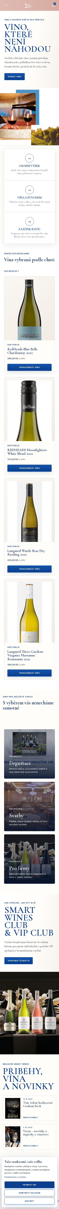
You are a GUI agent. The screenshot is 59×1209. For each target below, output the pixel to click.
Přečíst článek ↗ (30, 1117)
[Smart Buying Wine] (29, 5)
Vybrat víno (14, 77)
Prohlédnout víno (29, 367)
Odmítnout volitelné (29, 1193)
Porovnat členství (18, 961)
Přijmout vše (29, 1185)
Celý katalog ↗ (11, 271)
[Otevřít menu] (6, 5)
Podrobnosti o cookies (15, 1177)
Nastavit (29, 1201)
